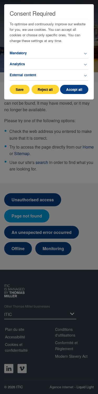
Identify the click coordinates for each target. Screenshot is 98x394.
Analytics (17, 63)
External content (23, 74)
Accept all (74, 89)
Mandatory (18, 52)
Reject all (45, 89)
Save (20, 89)
